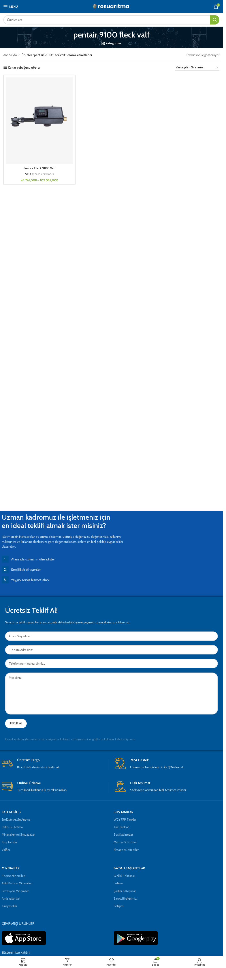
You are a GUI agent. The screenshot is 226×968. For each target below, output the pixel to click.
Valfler (6, 850)
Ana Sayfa (10, 55)
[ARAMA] (214, 19)
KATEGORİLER (11, 812)
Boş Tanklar (9, 842)
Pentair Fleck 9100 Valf (39, 168)
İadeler (118, 883)
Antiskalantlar (11, 898)
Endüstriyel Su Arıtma (16, 819)
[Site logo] (111, 6)
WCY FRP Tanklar (125, 819)
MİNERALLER (10, 868)
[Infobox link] (55, 764)
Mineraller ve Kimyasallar (18, 834)
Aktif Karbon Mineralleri (17, 883)
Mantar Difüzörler (125, 842)
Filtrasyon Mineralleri (15, 891)
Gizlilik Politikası (124, 876)
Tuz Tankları (121, 827)
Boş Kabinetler (123, 834)
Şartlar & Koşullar (125, 891)
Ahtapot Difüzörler (126, 850)
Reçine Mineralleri (13, 876)
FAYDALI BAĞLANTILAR (129, 868)
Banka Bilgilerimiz (125, 898)
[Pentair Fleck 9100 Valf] (39, 120)
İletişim (119, 906)
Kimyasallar (9, 906)
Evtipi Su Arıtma (12, 827)
